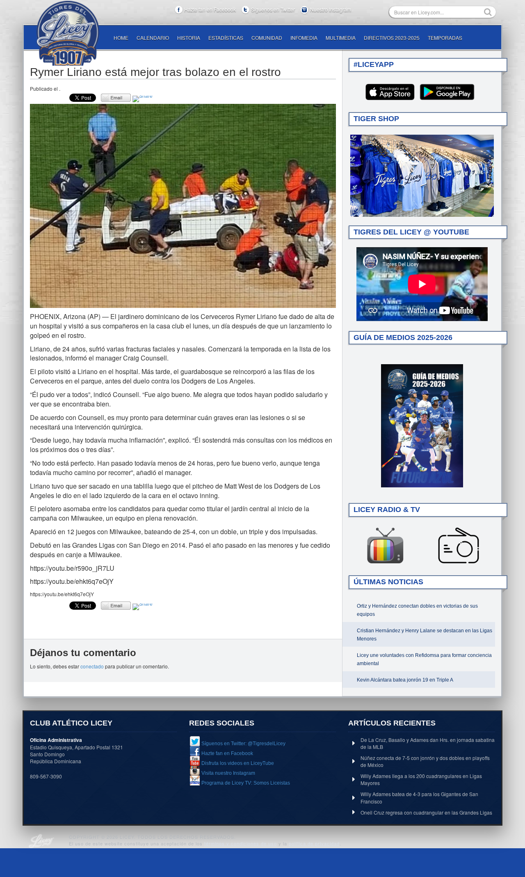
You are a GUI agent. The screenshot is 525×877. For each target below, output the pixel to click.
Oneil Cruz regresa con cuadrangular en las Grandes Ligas (426, 812)
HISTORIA (188, 37)
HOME (121, 37)
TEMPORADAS (445, 37)
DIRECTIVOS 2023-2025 (392, 37)
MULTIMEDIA (341, 37)
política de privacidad (314, 843)
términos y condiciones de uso (240, 843)
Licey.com (67, 33)
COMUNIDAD (266, 37)
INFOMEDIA (303, 37)
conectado (92, 666)
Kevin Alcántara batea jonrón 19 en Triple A (405, 680)
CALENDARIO (153, 37)
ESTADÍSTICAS (225, 37)
